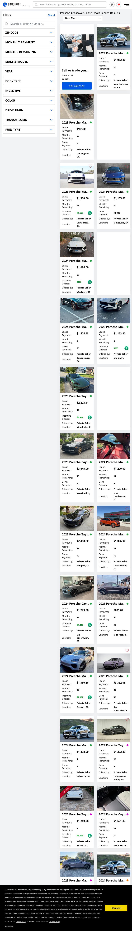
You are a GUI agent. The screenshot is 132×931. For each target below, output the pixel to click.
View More (9, 926)
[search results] (112, 4)
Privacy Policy (54, 921)
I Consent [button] (116, 907)
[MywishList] (118, 4)
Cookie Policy (87, 913)
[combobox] (83, 18)
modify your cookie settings (55, 913)
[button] (126, 4)
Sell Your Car (77, 86)
